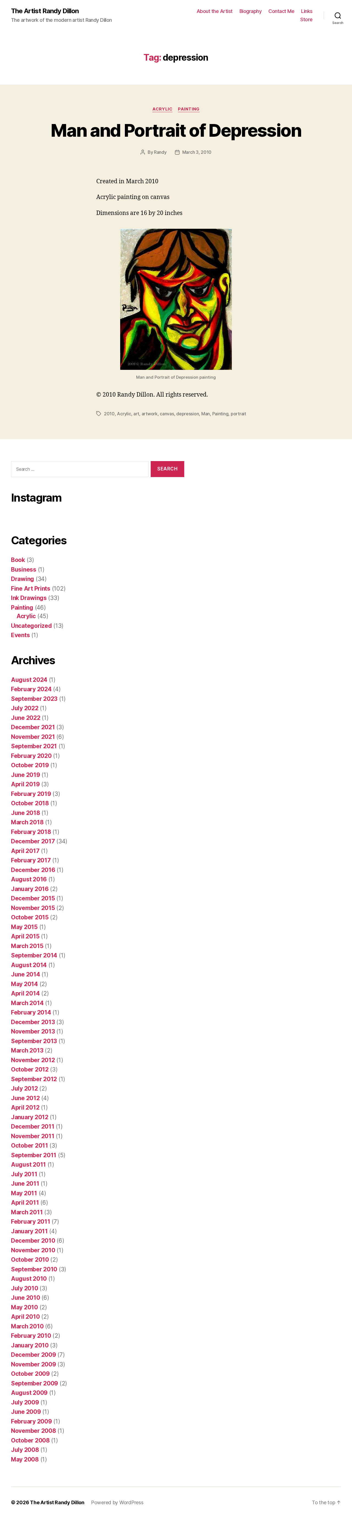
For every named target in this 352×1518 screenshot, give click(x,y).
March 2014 (27, 1003)
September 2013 (34, 1041)
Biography (251, 11)
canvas (167, 413)
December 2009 (33, 1354)
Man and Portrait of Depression (176, 130)
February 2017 (31, 860)
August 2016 (29, 879)
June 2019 (25, 774)
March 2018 (27, 822)
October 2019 (30, 765)
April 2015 (25, 936)
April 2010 (25, 1316)
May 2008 (25, 1459)
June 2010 (25, 1297)
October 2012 (30, 1069)
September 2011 (33, 1155)
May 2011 (24, 1193)
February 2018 (31, 831)
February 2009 (31, 1421)
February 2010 (31, 1335)
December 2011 (32, 1126)
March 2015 (27, 946)
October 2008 (30, 1440)
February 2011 (30, 1221)
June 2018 (25, 812)
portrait (238, 413)
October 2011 (29, 1145)
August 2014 (29, 965)
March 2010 (27, 1326)
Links (307, 11)
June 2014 (25, 974)
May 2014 (24, 984)
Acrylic (162, 109)
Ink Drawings (29, 597)
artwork (150, 413)
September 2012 (34, 1079)
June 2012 (25, 1098)
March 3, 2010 (197, 152)
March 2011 (27, 1212)
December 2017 (33, 841)
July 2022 (24, 708)
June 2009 (26, 1411)
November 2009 (33, 1364)
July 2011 (24, 1174)
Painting (188, 109)
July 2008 (25, 1449)
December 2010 (33, 1240)
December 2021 (33, 727)
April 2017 (25, 850)
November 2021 (33, 736)
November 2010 (33, 1250)
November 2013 (33, 1031)
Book (18, 559)
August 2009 (29, 1392)
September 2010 (34, 1269)
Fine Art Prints (30, 588)
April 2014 (25, 993)
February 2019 (31, 793)
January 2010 (30, 1345)
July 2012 (24, 1088)
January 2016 (30, 889)
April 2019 (25, 784)
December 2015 (33, 898)
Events (20, 635)
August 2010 (29, 1278)
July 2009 (25, 1402)
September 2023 (34, 698)
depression (187, 413)
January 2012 (29, 1117)
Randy (160, 152)
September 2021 (34, 746)
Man (205, 413)
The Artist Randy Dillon (45, 11)
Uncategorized (31, 625)
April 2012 (25, 1107)
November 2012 (33, 1060)
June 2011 (25, 1183)
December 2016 (33, 869)
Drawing (22, 578)
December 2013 (33, 1022)
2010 (109, 413)
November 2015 (33, 908)
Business (23, 569)
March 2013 (27, 1050)
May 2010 (24, 1307)
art (136, 413)
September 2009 (34, 1383)
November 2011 (32, 1136)
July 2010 (24, 1288)
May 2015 (24, 927)
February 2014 (31, 1012)
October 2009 (30, 1373)
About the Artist (215, 11)
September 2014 (34, 955)
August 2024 (29, 679)
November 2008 (33, 1430)
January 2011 (29, 1231)
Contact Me (281, 11)
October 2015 (30, 917)
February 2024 (31, 689)
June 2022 (25, 717)
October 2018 (30, 803)
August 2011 (28, 1164)
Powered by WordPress (117, 1502)
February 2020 (31, 755)
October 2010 (30, 1259)
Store (306, 19)
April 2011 (25, 1202)
